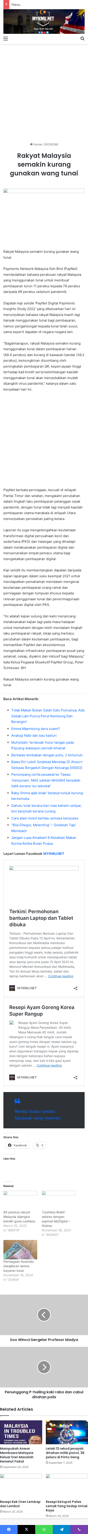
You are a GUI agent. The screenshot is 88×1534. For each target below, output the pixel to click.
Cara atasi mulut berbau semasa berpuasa (44, 818)
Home (37, 144)
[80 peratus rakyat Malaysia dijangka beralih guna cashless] (20, 1200)
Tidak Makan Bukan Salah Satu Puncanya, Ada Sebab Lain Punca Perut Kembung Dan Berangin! (47, 716)
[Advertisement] (44, 91)
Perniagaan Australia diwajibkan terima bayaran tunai (18, 1266)
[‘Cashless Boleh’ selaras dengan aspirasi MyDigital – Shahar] (59, 1200)
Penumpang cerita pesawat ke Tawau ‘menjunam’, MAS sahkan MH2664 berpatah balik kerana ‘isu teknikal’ (45, 780)
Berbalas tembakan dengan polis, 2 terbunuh (47, 755)
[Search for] (82, 38)
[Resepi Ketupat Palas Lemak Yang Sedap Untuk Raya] (67, 1485)
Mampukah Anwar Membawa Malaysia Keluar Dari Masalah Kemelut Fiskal (16, 1455)
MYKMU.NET (53, 853)
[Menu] (5, 38)
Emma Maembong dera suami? (35, 729)
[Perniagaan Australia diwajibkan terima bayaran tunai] (20, 1249)
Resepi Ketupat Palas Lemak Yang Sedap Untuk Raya (67, 1506)
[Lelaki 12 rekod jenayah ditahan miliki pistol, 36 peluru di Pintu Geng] (67, 1432)
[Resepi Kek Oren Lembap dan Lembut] (21, 1485)
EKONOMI (51, 144)
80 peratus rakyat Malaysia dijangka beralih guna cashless (19, 1216)
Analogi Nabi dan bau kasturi (34, 735)
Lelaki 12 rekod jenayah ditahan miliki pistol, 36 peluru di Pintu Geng (65, 1452)
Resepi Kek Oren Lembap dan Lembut (20, 1504)
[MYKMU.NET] (44, 21)
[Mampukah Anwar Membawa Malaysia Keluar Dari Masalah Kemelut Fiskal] (21, 1432)
